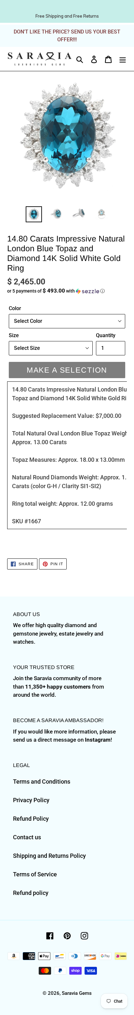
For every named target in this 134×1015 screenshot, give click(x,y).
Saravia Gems (77, 993)
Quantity (105, 335)
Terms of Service (35, 874)
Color (15, 308)
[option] (34, 214)
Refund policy (30, 892)
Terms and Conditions (41, 781)
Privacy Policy (31, 800)
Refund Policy (31, 818)
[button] (67, 291)
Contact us (27, 837)
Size (14, 335)
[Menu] (122, 58)
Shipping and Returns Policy (49, 855)
